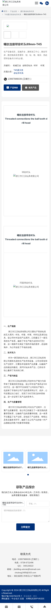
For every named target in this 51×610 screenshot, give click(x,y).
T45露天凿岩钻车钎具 (13, 14)
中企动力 (15, 598)
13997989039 (24, 559)
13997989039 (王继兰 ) (19, 79)
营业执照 (27, 596)
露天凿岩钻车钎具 (27, 11)
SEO (35, 596)
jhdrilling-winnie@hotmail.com (27, 569)
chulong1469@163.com (25, 572)
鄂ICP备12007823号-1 (12, 596)
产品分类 (13, 11)
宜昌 (22, 598)
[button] (23, 474)
